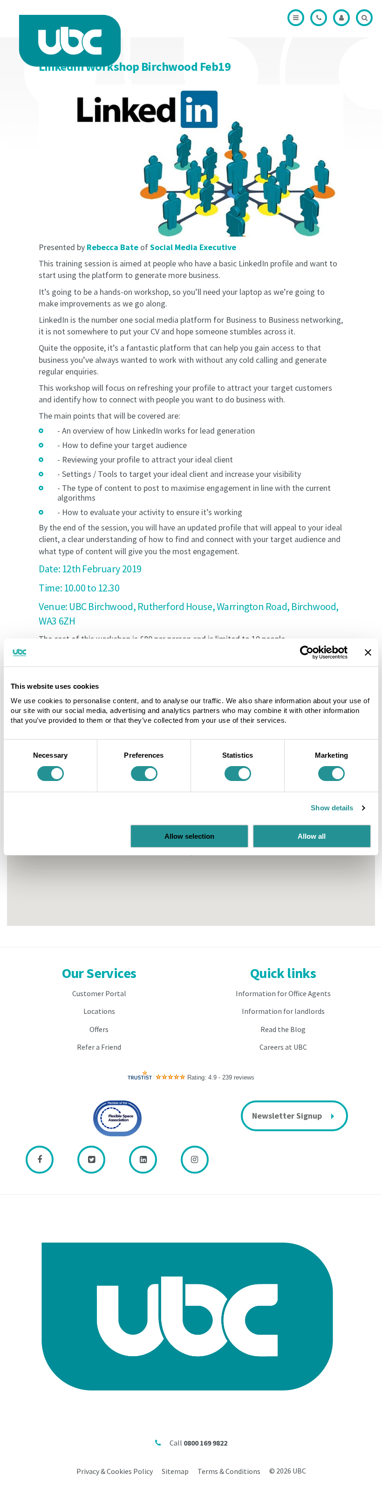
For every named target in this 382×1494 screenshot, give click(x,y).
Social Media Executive (193, 247)
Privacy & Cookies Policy (114, 1471)
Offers (99, 1029)
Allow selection (189, 836)
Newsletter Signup (287, 1115)
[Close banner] (368, 652)
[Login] (341, 17)
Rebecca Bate (112, 247)
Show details (332, 808)
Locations (99, 1011)
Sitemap (175, 1471)
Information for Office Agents (283, 993)
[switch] (144, 773)
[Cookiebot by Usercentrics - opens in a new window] (307, 652)
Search (364, 17)
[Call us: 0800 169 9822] (318, 17)
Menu (295, 17)
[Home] (69, 41)
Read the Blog (283, 1029)
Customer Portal (99, 993)
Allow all (312, 836)
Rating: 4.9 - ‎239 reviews (220, 1077)
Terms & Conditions (229, 1471)
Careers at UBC (283, 1047)
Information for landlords (283, 1011)
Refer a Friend (99, 1047)
